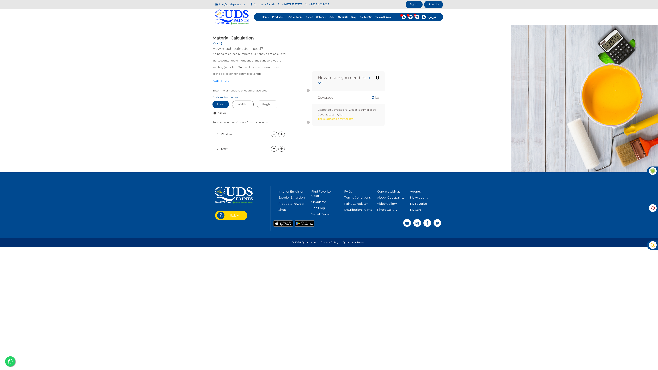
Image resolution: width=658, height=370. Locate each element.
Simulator (318, 202)
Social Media (320, 214)
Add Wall (222, 113)
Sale (332, 17)
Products (277, 17)
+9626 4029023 (318, 4)
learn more (220, 81)
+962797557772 (291, 4)
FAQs (348, 191)
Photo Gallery (387, 209)
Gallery (320, 17)
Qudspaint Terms (354, 242)
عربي (432, 16)
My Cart (415, 209)
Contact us (366, 17)
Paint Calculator (356, 203)
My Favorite (418, 203)
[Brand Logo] (232, 16)
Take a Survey (383, 17)
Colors (309, 17)
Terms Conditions (357, 197)
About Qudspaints (390, 197)
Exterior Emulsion (291, 197)
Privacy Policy (329, 242)
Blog (353, 17)
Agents (415, 191)
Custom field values (225, 97)
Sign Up (433, 4)
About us (343, 17)
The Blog (318, 208)
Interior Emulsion (291, 191)
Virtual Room (295, 17)
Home (265, 17)
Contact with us (388, 191)
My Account (419, 197)
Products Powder (291, 203)
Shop (282, 209)
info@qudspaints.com (232, 4)
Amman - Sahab (264, 4)
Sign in (414, 4)
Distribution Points (358, 209)
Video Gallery (387, 203)
